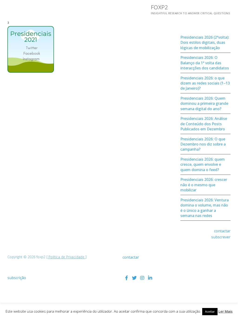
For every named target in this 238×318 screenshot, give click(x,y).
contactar (222, 230)
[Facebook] (126, 278)
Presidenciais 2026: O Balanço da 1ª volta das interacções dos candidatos (204, 63)
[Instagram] (142, 278)
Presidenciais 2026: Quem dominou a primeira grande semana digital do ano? (204, 103)
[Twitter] (134, 278)
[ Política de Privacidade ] (66, 257)
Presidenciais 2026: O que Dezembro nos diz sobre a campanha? (203, 144)
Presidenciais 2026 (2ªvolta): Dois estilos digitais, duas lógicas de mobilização (204, 42)
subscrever (221, 237)
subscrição (16, 277)
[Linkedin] (150, 278)
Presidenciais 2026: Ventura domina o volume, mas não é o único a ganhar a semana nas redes (204, 207)
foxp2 (159, 7)
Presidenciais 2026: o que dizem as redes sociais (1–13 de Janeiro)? (205, 83)
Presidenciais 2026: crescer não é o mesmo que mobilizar (203, 185)
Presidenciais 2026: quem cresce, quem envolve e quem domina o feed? (202, 164)
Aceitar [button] (210, 311)
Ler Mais (225, 311)
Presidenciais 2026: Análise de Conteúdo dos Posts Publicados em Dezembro (203, 124)
